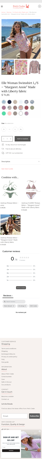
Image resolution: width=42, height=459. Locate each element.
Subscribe (34, 416)
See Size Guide (7, 169)
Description (5, 161)
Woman (9, 12)
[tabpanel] (21, 317)
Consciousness (6, 376)
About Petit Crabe (7, 374)
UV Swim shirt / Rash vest (20, 12)
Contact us (5, 399)
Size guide (4, 362)
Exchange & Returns (8, 354)
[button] (21, 266)
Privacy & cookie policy (9, 357)
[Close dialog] (40, 431)
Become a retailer (7, 396)
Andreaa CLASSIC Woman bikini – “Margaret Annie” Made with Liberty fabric (30, 205)
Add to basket (22, 139)
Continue (11, 450)
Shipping (4, 351)
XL (21, 129)
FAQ (2, 359)
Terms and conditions (8, 348)
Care (3, 379)
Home (3, 12)
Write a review (21, 287)
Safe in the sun (6, 382)
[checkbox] (33, 306)
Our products (6, 385)
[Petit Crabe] (21, 6)
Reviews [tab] (8, 295)
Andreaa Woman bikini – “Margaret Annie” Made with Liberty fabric (9, 240)
